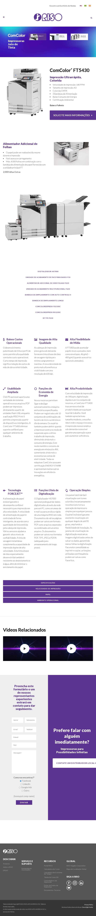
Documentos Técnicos (52, 890)
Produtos (6, 863)
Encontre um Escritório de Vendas (63, 6)
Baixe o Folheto (57, 105)
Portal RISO (48, 865)
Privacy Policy (88, 905)
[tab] (48, 271)
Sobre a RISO (8, 867)
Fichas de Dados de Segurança (51, 886)
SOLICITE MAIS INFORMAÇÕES (71, 115)
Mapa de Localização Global (76, 869)
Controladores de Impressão (50, 881)
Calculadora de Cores (52, 869)
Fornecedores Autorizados (27, 869)
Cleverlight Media (87, 907)
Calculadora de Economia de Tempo (53, 873)
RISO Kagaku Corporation (76, 865)
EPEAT (5, 870)
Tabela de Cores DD (51, 877)
